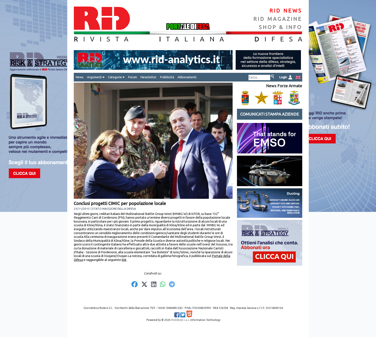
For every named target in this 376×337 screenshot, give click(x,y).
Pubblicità (167, 77)
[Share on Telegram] (172, 284)
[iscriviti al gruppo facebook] (177, 314)
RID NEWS (286, 11)
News (80, 77)
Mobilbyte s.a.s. (180, 319)
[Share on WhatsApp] (162, 284)
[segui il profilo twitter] (182, 314)
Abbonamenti (187, 77)
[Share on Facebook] (134, 284)
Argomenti (94, 77)
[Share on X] (144, 284)
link (124, 260)
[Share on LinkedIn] (153, 284)
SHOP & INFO (280, 27)
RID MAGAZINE (277, 19)
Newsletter (148, 77)
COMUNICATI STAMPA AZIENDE (269, 114)
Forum (132, 77)
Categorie (115, 77)
